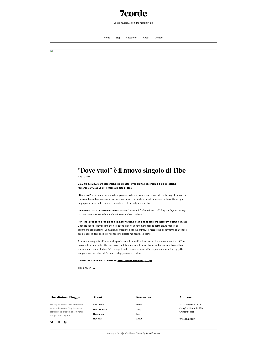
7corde (133, 13)
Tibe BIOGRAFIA (86, 267)
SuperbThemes (153, 333)
